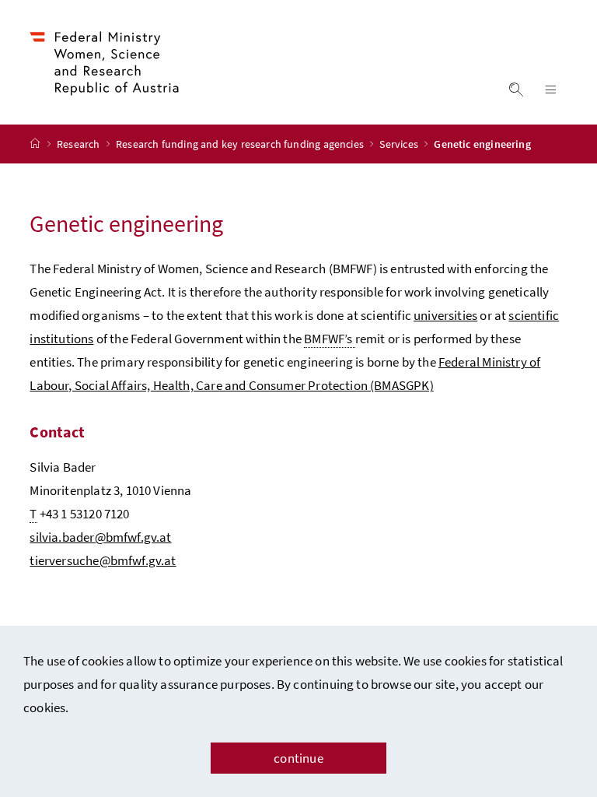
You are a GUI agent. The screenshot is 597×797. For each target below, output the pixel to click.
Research (80, 144)
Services (400, 144)
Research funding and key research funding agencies (241, 144)
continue (298, 758)
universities (445, 315)
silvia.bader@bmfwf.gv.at (100, 537)
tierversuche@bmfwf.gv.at (103, 560)
